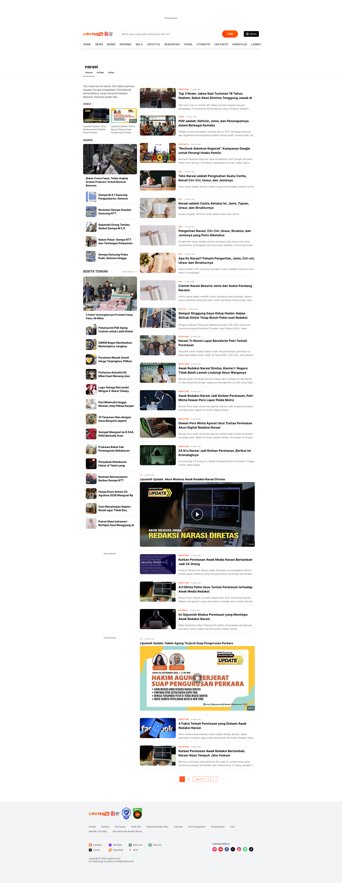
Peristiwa (183, 89)
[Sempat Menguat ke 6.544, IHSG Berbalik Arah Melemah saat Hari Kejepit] (91, 434)
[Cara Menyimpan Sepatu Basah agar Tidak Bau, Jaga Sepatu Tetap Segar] (91, 508)
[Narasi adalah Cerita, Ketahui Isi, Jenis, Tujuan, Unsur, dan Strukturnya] (158, 208)
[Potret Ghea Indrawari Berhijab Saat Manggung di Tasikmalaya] (91, 523)
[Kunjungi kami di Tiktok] (251, 849)
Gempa (88, 140)
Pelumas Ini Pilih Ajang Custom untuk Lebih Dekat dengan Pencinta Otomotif (115, 331)
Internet (183, 610)
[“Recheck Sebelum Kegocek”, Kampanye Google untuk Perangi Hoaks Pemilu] (158, 153)
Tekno (188, 44)
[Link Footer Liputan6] (104, 813)
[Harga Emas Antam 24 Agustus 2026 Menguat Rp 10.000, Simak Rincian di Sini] (91, 493)
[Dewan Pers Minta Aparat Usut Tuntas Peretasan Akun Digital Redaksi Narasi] (158, 428)
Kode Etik (136, 826)
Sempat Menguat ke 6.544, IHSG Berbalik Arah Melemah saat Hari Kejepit (116, 435)
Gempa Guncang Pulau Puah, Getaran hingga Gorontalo (113, 258)
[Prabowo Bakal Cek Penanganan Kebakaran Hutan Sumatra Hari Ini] (91, 448)
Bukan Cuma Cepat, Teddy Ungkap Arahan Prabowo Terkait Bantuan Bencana (107, 182)
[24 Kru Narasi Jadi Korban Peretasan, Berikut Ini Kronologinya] (158, 455)
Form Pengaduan (196, 826)
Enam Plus (239, 44)
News (99, 44)
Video (111, 72)
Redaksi (105, 826)
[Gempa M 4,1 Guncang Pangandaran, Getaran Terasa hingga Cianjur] (91, 196)
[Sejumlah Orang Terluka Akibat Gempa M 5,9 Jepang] (91, 226)
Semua (88, 72)
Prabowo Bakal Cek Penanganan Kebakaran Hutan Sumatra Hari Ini (114, 450)
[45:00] (124, 115)
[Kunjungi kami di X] (233, 849)
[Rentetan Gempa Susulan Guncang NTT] (91, 211)
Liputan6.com (113, 858)
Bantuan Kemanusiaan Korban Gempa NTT (112, 478)
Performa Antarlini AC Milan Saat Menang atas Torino (114, 376)
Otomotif (203, 44)
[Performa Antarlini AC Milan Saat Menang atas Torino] (91, 374)
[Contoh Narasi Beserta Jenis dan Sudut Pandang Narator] (158, 290)
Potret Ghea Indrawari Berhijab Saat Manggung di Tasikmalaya (116, 525)
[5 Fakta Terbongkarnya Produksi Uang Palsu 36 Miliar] (110, 293)
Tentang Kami (218, 826)
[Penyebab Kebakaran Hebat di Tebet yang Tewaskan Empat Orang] (91, 463)
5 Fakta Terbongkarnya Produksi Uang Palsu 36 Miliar (109, 316)
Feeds (181, 117)
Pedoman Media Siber (157, 826)
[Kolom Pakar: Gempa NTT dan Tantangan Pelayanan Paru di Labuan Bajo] (91, 241)
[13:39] (96, 115)
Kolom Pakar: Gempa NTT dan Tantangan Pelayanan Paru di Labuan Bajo (115, 243)
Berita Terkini (95, 271)
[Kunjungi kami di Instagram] (239, 849)
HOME (87, 44)
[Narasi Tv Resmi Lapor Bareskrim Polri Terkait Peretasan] (158, 345)
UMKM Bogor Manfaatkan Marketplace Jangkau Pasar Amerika (115, 346)
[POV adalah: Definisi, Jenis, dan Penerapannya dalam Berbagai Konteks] (158, 125)
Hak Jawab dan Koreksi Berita (127, 831)
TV (141, 475)
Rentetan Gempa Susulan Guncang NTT (114, 211)
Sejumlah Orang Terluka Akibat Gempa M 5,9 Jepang (114, 228)
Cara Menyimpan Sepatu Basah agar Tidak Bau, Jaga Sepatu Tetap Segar (114, 510)
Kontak (92, 826)
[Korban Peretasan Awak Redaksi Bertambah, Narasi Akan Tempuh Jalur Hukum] (158, 755)
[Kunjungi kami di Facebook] (227, 849)
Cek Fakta (221, 44)
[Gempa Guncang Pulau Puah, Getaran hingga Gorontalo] (91, 256)
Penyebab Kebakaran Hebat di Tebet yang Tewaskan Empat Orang (114, 465)
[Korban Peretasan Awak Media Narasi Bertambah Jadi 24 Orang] (158, 564)
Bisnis (111, 44)
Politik (182, 309)
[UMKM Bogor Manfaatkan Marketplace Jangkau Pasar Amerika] (91, 344)
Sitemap (178, 826)
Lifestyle (153, 44)
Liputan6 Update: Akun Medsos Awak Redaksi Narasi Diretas (94, 129)
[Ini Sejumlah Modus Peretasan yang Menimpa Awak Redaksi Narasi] (158, 619)
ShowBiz (125, 44)
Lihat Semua (128, 271)
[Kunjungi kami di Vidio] (214, 849)
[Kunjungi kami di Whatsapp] (245, 849)
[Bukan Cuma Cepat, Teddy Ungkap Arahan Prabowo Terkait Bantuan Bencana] (110, 159)
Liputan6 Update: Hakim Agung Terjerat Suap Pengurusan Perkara (123, 129)
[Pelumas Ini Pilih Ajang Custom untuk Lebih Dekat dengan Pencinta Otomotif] (91, 329)
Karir (232, 826)
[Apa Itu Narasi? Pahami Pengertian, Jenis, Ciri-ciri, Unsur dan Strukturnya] (158, 263)
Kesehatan (171, 44)
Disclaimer (120, 826)
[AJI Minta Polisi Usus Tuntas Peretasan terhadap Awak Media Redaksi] (158, 592)
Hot (180, 172)
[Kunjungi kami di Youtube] (220, 849)
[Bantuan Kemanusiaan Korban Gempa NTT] (91, 478)
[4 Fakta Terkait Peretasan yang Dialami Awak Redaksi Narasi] (158, 728)
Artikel (100, 72)
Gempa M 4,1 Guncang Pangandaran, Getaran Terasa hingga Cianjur (113, 198)
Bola (139, 44)
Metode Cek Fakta (98, 831)
